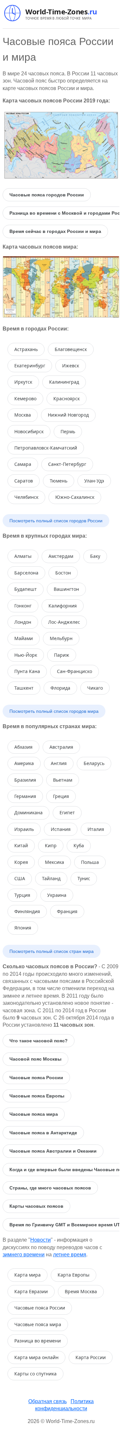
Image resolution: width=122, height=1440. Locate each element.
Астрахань (26, 349)
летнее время (69, 1254)
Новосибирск (29, 431)
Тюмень (58, 481)
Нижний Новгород (68, 415)
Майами (23, 638)
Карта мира (27, 1275)
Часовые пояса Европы (36, 1095)
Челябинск (26, 497)
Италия (96, 829)
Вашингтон (66, 589)
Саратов (23, 481)
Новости (40, 1240)
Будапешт (25, 589)
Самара (22, 464)
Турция (22, 895)
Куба (79, 845)
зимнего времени (24, 1254)
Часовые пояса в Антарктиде (43, 1132)
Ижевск (70, 365)
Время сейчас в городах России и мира (55, 231)
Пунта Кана (27, 671)
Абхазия (23, 747)
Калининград (64, 382)
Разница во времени (37, 1341)
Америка (24, 763)
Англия (59, 763)
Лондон (22, 622)
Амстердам (60, 556)
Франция (67, 911)
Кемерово (25, 398)
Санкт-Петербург (67, 464)
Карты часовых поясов (36, 1206)
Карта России (90, 1357)
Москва (22, 415)
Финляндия (27, 911)
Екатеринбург (29, 365)
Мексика (54, 862)
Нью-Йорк (25, 655)
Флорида (60, 688)
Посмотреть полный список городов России (55, 520)
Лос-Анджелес (64, 622)
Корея (21, 862)
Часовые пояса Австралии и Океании (53, 1151)
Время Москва (81, 1291)
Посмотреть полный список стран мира (51, 951)
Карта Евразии (31, 1291)
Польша (90, 862)
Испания (61, 829)
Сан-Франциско (74, 671)
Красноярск (66, 398)
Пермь (68, 431)
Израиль (24, 829)
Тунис (83, 878)
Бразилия (25, 780)
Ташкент (24, 688)
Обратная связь (47, 1401)
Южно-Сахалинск (74, 497)
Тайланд (51, 878)
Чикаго (95, 688)
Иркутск (23, 382)
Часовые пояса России (36, 1077)
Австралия (61, 747)
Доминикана (28, 812)
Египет (67, 812)
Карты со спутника (35, 1374)
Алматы (23, 556)
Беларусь (94, 763)
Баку (95, 556)
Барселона (26, 573)
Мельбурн (61, 638)
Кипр (51, 845)
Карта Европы (73, 1275)
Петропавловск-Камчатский (45, 448)
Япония (22, 928)
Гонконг (23, 606)
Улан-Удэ (94, 481)
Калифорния (62, 606)
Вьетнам (62, 780)
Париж (61, 655)
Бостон (63, 573)
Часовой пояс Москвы (35, 1059)
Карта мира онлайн (36, 1357)
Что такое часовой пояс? (38, 1040)
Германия (25, 796)
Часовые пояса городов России (46, 194)
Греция (61, 796)
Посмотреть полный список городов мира (54, 711)
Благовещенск (71, 349)
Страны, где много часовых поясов (50, 1187)
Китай (21, 845)
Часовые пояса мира (33, 1114)
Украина (56, 895)
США (19, 878)
